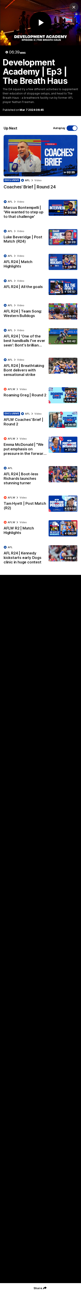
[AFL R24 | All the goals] (40, 287)
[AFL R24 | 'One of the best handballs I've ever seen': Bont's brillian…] (40, 339)
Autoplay (59, 128)
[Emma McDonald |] (40, 447)
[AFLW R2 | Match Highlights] (40, 529)
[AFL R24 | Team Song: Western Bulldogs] (40, 312)
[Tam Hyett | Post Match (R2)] (40, 504)
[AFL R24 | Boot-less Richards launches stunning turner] (40, 476)
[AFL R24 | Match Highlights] (40, 262)
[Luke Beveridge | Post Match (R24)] (40, 237)
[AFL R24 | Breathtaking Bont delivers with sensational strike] (40, 368)
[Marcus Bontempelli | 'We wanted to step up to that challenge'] (40, 210)
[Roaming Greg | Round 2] (40, 395)
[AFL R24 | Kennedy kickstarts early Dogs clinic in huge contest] (40, 556)
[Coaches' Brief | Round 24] (40, 164)
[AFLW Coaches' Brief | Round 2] (40, 420)
